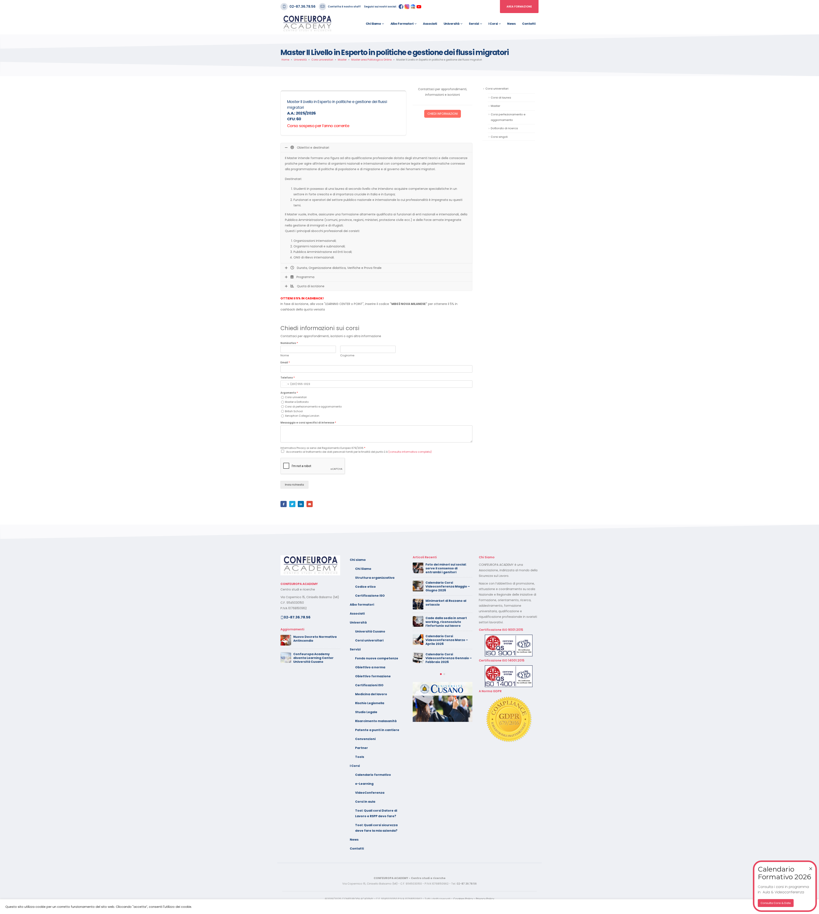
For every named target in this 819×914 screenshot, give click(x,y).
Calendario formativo (373, 775)
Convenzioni (365, 739)
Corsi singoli (499, 137)
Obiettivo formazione (373, 676)
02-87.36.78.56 (302, 6)
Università (451, 24)
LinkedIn (301, 504)
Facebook (283, 504)
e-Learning (364, 784)
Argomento (289, 393)
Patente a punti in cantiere (377, 730)
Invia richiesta (294, 485)
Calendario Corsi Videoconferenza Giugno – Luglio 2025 (447, 623)
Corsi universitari (322, 59)
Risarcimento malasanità (375, 721)
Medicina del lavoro (371, 694)
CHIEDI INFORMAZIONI (442, 114)
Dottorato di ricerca (504, 128)
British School (294, 411)
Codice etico (365, 587)
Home (285, 59)
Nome (284, 355)
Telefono (287, 377)
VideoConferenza (369, 793)
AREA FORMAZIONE (519, 6)
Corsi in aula (365, 801)
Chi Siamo (363, 569)
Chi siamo (373, 24)
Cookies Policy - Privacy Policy (473, 899)
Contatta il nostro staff (344, 6)
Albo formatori (402, 24)
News (511, 24)
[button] (441, 639)
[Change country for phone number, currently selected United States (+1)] (285, 384)
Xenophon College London (302, 416)
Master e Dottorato (297, 402)
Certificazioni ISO (369, 685)
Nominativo (289, 343)
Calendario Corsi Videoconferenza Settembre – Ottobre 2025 (447, 605)
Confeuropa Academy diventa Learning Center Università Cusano (313, 658)
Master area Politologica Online (371, 59)
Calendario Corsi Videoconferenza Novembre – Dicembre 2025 (448, 568)
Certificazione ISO (370, 595)
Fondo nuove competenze (376, 658)
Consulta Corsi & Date (776, 903)
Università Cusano (370, 631)
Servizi (474, 24)
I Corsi (493, 24)
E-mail (309, 504)
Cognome (347, 355)
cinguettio (292, 504)
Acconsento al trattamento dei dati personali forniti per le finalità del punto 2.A (359, 452)
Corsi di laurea (501, 97)
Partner (361, 748)
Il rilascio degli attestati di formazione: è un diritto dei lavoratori (447, 586)
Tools (359, 757)
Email (285, 362)
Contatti (528, 24)
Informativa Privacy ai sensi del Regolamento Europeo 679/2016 (322, 448)
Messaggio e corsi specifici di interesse (308, 422)
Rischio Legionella (369, 703)
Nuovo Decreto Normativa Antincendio (315, 639)
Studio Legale (366, 712)
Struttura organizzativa (374, 578)
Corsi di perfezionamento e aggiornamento (313, 406)
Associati (430, 24)
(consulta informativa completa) (410, 452)
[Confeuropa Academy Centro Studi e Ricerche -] (307, 24)
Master (342, 59)
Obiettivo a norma (370, 667)
